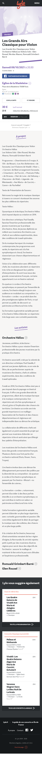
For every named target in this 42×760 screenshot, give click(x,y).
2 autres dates (7, 71)
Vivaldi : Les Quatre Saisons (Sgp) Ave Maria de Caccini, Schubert (14, 663)
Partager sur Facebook (17, 76)
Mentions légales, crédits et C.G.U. (21, 743)
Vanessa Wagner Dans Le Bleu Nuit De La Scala (14, 688)
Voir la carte (11, 100)
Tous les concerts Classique (20, 708)
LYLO (21, 5)
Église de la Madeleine (15, 83)
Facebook (27, 730)
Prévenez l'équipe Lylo (20, 126)
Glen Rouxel (9, 568)
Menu (37, 3)
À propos (11, 730)
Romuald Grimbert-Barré (18, 564)
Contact (20, 730)
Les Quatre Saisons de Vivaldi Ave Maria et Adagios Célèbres (12, 604)
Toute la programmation (20, 624)
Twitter (31, 730)
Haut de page (19, 747)
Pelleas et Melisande (12, 641)
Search (5, 3)
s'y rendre (31, 100)
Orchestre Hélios (13, 338)
